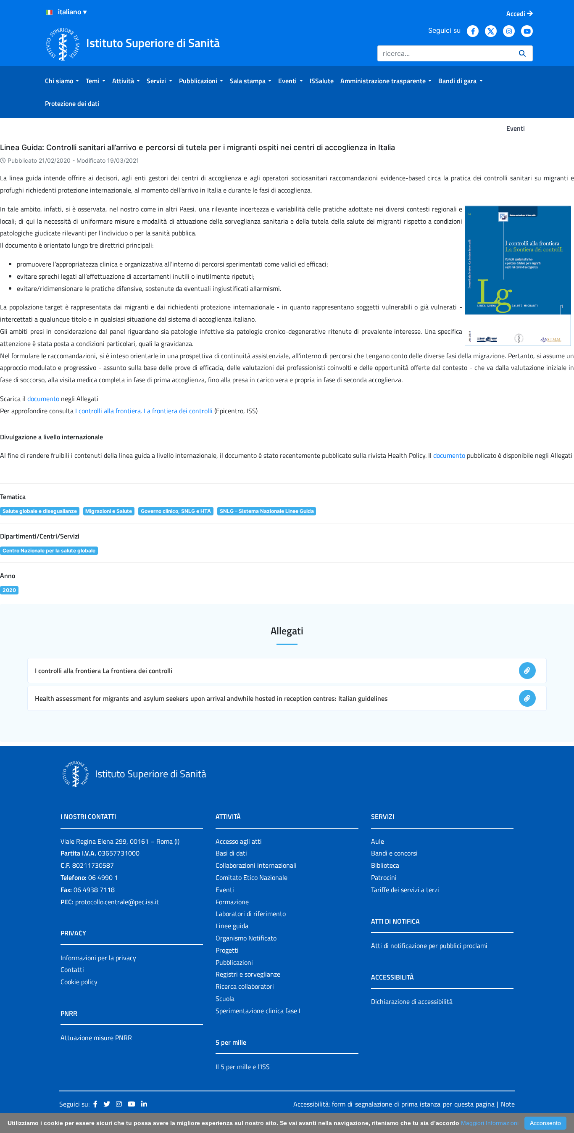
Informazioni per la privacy (98, 958)
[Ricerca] (522, 53)
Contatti (72, 969)
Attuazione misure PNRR (96, 1038)
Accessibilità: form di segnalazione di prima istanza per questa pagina (394, 1104)
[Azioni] (49, 12)
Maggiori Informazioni (490, 1123)
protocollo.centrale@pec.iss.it (117, 902)
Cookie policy (79, 982)
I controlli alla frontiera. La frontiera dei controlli (144, 411)
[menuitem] (62, 80)
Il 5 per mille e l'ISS (243, 1067)
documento (43, 399)
